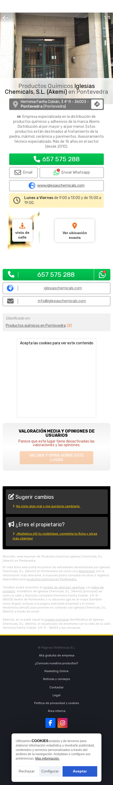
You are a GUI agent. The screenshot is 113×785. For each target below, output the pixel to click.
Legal (56, 695)
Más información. (47, 758)
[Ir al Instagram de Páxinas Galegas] (63, 723)
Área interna (56, 711)
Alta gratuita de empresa (56, 655)
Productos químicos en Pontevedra (36, 325)
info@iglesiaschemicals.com (62, 301)
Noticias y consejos (56, 679)
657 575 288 (61, 159)
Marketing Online (56, 671)
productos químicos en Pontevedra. (52, 579)
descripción (87, 571)
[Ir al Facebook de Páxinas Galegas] (50, 723)
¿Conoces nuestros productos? (56, 663)
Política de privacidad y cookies (56, 703)
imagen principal (56, 619)
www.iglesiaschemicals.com (61, 185)
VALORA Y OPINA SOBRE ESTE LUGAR (56, 457)
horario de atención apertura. (64, 587)
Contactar (56, 687)
